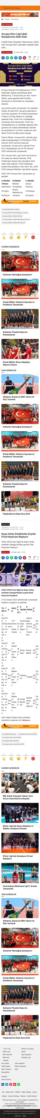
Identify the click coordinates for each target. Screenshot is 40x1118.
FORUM (17, 1092)
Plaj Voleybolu (26, 1054)
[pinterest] (24, 57)
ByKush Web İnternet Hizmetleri (19, 1106)
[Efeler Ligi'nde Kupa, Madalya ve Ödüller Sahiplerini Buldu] (20, 813)
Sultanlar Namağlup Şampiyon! (17, 274)
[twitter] (7, 57)
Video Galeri (5, 1066)
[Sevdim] (18, 234)
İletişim (4, 1096)
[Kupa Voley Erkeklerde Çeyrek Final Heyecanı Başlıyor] (20, 574)
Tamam (24, 1116)
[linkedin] (20, 57)
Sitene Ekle (9, 1092)
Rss (3, 1092)
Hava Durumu (6, 1079)
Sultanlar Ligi (26, 1057)
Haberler (7, 19)
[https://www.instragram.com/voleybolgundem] (10, 1084)
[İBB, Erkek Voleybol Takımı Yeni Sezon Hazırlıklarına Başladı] (20, 783)
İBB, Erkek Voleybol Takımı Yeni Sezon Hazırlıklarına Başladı (18, 797)
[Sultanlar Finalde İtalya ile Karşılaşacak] (20, 319)
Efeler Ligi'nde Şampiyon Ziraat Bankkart (18, 857)
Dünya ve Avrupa (27, 1049)
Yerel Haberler (20, 1063)
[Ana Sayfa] (2, 19)
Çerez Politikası (13, 1096)
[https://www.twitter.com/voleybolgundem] (6, 1084)
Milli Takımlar (15, 19)
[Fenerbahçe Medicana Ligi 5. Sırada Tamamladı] (20, 873)
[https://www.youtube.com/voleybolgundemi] (14, 1084)
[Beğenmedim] (26, 234)
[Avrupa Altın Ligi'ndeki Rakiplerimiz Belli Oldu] (20, 74)
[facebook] (3, 57)
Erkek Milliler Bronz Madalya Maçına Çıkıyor (16, 363)
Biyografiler (5, 1072)
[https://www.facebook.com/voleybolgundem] (2, 1084)
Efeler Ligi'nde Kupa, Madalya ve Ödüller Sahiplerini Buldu (18, 827)
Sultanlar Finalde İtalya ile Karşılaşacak (15, 333)
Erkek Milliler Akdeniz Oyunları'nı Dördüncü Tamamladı (19, 303)
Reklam (23, 1096)
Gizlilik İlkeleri (32, 1096)
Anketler (4, 1076)
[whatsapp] (11, 57)
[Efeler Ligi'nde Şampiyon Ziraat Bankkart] (20, 843)
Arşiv (16, 1069)
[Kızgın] (33, 234)
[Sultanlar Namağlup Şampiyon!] (20, 261)
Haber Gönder (26, 1092)
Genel (23, 1052)
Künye (35, 1092)
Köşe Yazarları (6, 1069)
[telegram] (16, 57)
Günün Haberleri (20, 1066)
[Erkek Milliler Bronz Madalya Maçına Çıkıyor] (20, 349)
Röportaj (6, 1057)
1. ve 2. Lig (6, 1049)
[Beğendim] (4, 234)
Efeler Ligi (6, 1052)
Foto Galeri (5, 1063)
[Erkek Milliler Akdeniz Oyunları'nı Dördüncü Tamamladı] (20, 289)
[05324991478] (18, 1084)
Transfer (6, 1060)
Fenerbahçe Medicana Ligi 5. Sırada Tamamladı (20, 887)
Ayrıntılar (17, 1116)
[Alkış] (11, 234)
